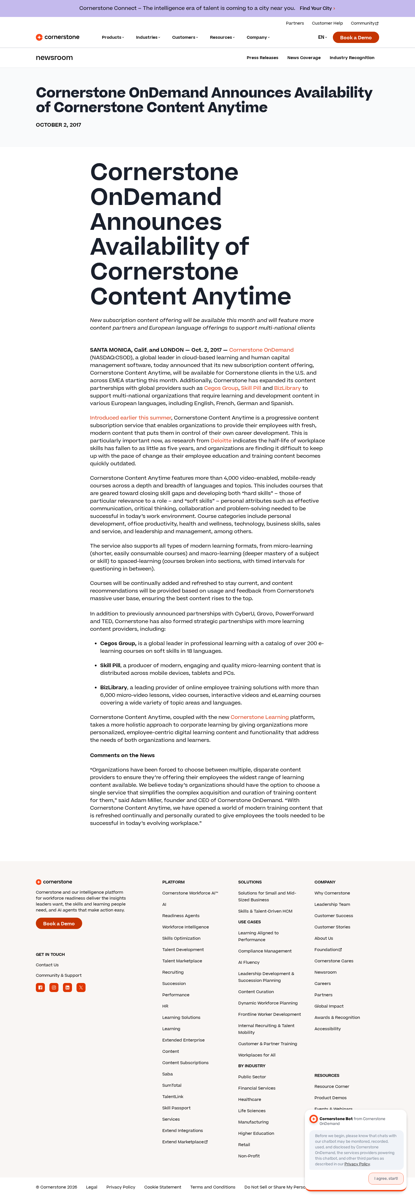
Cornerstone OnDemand (261, 350)
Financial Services (257, 1088)
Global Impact (329, 1006)
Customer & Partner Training (267, 1044)
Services (171, 1119)
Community (363, 23)
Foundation (326, 950)
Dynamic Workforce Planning (268, 1003)
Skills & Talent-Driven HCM (265, 911)
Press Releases (262, 58)
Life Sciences (252, 1111)
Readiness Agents (181, 916)
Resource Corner (331, 1087)
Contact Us (47, 965)
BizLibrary (287, 388)
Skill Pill (251, 388)
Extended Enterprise (183, 1040)
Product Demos (330, 1098)
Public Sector (252, 1077)
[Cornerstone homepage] (90, 882)
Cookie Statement (162, 1187)
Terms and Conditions (212, 1187)
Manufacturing (253, 1122)
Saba (167, 1074)
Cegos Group (221, 388)
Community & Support (59, 975)
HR (165, 1006)
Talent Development (183, 950)
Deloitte (221, 441)
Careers (322, 984)
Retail (244, 1145)
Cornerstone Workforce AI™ (190, 893)
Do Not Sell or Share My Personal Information (290, 1187)
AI (164, 905)
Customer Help (327, 23)
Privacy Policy (120, 1187)
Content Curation (256, 992)
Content (170, 1052)
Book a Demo (356, 37)
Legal (91, 1187)
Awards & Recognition (337, 1018)
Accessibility (327, 1029)
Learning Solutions (181, 1018)
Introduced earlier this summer (130, 418)
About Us (323, 938)
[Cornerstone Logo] (57, 37)
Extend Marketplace (183, 1142)
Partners (295, 23)
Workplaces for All (257, 1055)
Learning (171, 1029)
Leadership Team (332, 905)
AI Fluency (248, 962)
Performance (175, 995)
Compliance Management (265, 951)
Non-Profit (249, 1156)
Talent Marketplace (182, 961)
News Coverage (304, 58)
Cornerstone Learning (260, 717)
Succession (174, 984)
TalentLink (172, 1097)
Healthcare (249, 1100)
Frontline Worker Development (269, 1014)
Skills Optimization (181, 938)
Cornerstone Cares (333, 961)
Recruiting (173, 972)
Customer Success (333, 916)
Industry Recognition (352, 58)
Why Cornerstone (332, 893)
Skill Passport (176, 1108)
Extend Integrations (182, 1131)
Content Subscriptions (185, 1063)
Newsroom (325, 972)
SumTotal (172, 1085)
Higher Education (256, 1133)
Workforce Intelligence (185, 927)
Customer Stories (332, 927)
